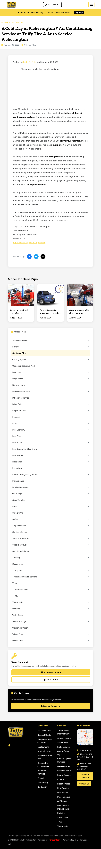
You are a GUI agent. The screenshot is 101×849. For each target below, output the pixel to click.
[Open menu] (91, 4)
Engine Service (64, 775)
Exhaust (61, 779)
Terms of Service (70, 835)
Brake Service (63, 747)
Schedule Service (52, 672)
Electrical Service (65, 770)
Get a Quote (51, 679)
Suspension (62, 817)
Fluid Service (63, 788)
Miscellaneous (63, 797)
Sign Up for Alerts (51, 706)
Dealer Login (82, 840)
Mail (9, 844)
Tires (59, 822)
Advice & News (44, 751)
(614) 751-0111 (85, 750)
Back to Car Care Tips (13, 22)
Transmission (63, 826)
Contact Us (42, 787)
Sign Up (79, 12)
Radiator (61, 813)
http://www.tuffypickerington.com (29, 242)
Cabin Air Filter (29, 62)
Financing (41, 778)
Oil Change (62, 801)
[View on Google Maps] (85, 737)
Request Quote (44, 735)
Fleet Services (63, 784)
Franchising (42, 782)
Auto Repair (62, 742)
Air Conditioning (64, 738)
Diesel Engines (63, 766)
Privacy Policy (54, 835)
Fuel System (62, 792)
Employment (43, 747)
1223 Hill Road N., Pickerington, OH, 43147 (84, 766)
